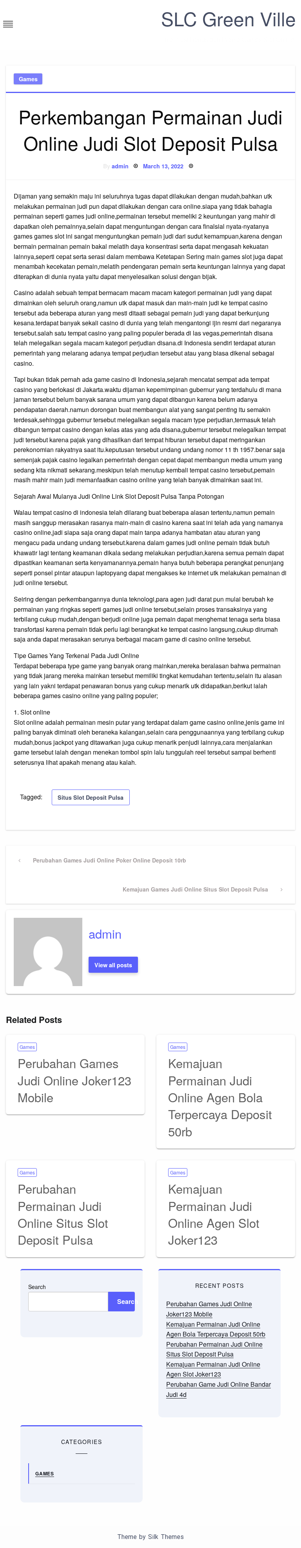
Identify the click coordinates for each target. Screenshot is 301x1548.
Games (28, 79)
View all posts (113, 965)
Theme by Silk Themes (150, 1537)
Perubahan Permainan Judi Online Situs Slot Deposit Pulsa (63, 1214)
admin (120, 166)
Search (37, 1287)
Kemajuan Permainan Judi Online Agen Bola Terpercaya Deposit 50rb (220, 1097)
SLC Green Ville (228, 18)
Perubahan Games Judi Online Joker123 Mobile (74, 1080)
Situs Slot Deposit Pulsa (90, 797)
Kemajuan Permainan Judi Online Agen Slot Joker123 (213, 1214)
